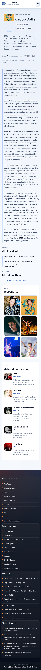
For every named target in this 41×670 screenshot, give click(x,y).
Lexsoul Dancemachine (23, 407)
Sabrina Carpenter (11, 564)
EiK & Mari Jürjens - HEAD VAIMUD (17, 587)
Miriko (6, 517)
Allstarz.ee (28, 665)
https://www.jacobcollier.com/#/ (15, 280)
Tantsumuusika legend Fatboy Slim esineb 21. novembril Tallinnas (21, 629)
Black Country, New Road (13, 540)
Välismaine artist (22, 24)
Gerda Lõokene (9, 500)
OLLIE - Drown (9, 606)
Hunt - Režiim (9, 595)
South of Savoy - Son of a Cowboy (17, 614)
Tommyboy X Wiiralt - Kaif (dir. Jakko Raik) (20, 591)
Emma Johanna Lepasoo (13, 521)
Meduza (7, 556)
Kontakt (34, 667)
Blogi (11, 667)
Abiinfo (6, 667)
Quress (6, 504)
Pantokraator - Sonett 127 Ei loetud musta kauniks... (20, 600)
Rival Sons (17, 444)
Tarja (5, 492)
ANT (5, 513)
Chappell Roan (9, 548)
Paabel (16, 373)
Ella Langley (8, 531)
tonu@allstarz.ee (16, 56)
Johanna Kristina (10, 509)
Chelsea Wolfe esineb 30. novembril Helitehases (17, 654)
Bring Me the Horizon (12, 568)
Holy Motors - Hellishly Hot (14, 583)
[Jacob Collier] (12, 305)
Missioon (17, 667)
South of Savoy (10, 496)
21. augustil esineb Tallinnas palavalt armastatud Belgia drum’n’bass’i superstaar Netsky (20, 637)
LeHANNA (17, 390)
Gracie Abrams (9, 560)
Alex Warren (8, 552)
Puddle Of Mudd (20, 426)
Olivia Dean (8, 535)
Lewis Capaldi (9, 544)
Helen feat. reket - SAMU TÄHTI (16, 610)
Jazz (29, 28)
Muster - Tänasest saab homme (16, 618)
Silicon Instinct (9, 488)
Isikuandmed (26, 667)
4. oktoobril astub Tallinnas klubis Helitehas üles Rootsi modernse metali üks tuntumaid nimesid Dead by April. (20, 646)
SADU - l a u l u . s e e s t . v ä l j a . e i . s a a (21, 579)
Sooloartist (20, 28)
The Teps (7, 484)
